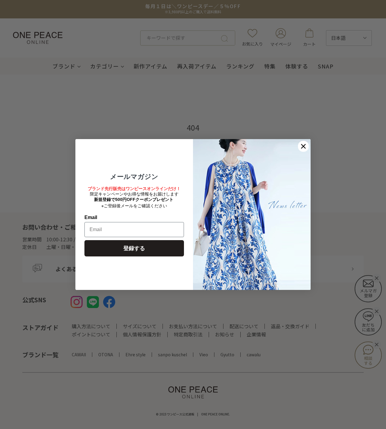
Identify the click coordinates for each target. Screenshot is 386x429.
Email (90, 217)
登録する (134, 248)
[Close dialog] (303, 146)
